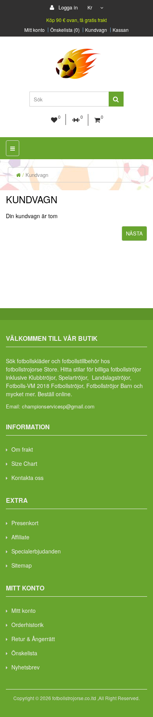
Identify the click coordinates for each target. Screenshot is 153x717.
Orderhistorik (27, 625)
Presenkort (24, 523)
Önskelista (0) (65, 30)
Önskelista (24, 653)
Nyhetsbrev (25, 667)
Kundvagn (96, 30)
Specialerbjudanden (36, 551)
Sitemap (21, 565)
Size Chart (24, 463)
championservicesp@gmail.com (58, 406)
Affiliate (20, 537)
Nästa (134, 233)
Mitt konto (34, 30)
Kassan (121, 30)
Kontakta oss (27, 478)
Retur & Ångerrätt (33, 639)
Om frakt (22, 449)
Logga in (67, 7)
